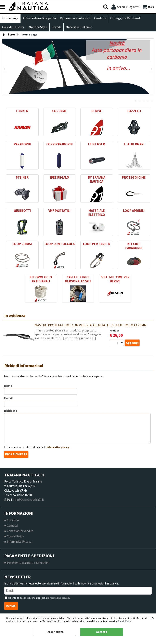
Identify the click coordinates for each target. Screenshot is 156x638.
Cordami (100, 18)
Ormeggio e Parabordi (125, 18)
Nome (8, 386)
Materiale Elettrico (79, 27)
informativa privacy (58, 447)
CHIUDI (153, 617)
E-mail (8, 398)
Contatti (12, 526)
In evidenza (14, 315)
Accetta (101, 632)
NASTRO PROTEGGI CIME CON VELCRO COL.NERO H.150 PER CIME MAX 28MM (91, 325)
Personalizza (55, 632)
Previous (4, 69)
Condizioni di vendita (20, 531)
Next (151, 69)
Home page (10, 18)
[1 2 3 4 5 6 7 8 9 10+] (117, 343)
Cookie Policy (124, 621)
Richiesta (10, 411)
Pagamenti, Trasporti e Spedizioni (28, 563)
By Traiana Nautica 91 (75, 18)
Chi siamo (13, 520)
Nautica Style (38, 27)
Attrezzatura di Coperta (39, 18)
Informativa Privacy (19, 542)
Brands (56, 27)
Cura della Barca (13, 27)
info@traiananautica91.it (28, 500)
